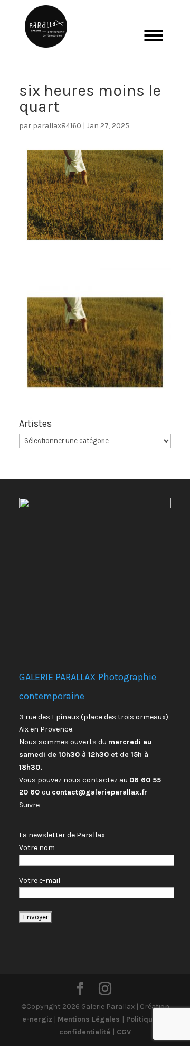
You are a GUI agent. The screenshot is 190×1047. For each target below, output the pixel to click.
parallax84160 (57, 125)
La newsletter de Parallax (62, 835)
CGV (123, 1031)
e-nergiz (37, 1019)
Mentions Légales (90, 1019)
